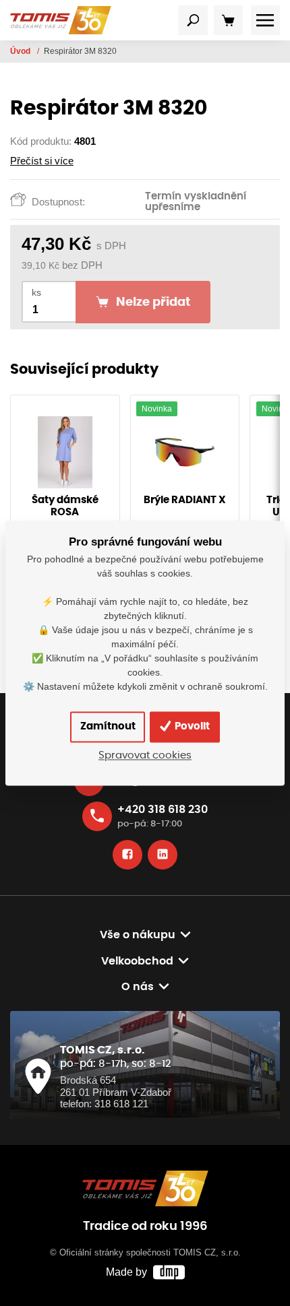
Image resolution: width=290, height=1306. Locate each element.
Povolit (191, 726)
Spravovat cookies (145, 755)
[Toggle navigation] (193, 20)
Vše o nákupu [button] (137, 934)
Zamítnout (108, 726)
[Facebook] (127, 855)
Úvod (21, 51)
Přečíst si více (42, 161)
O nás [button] (137, 986)
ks (36, 293)
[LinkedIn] (162, 855)
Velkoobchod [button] (137, 961)
